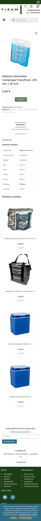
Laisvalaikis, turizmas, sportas (19, 109)
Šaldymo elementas (26, 150)
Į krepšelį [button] (20, 248)
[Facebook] (5, 497)
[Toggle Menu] (38, 2)
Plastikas (22, 184)
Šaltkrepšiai (33, 109)
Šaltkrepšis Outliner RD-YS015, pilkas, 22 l (20, 291)
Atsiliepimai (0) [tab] (20, 134)
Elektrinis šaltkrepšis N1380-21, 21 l (20, 344)
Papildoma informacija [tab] (20, 129)
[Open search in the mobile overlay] (24, 20)
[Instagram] (12, 497)
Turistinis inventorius (8, 112)
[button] (36, 33)
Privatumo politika (26, 518)
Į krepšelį (21, 99)
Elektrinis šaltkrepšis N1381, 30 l (20, 397)
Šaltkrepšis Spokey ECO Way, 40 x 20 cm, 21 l (20, 238)
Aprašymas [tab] (20, 124)
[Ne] (38, 512)
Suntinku (13, 518)
